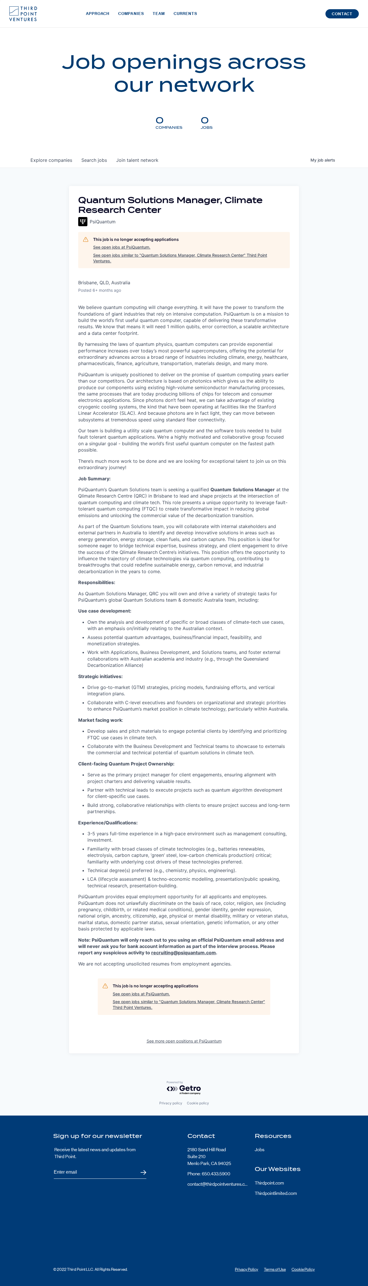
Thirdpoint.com (269, 1183)
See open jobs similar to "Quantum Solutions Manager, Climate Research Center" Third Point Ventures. (180, 258)
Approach (98, 13)
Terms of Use (275, 1269)
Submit (139, 1172)
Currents (186, 13)
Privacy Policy (246, 1269)
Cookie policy (198, 1103)
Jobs (259, 1149)
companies (51, 160)
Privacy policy (170, 1103)
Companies (131, 13)
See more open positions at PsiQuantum (184, 1041)
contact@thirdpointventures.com (217, 1184)
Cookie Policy (303, 1269)
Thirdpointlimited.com (276, 1193)
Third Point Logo (23, 13)
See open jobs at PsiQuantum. (121, 247)
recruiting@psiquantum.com (183, 952)
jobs (94, 160)
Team (159, 13)
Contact (342, 13)
